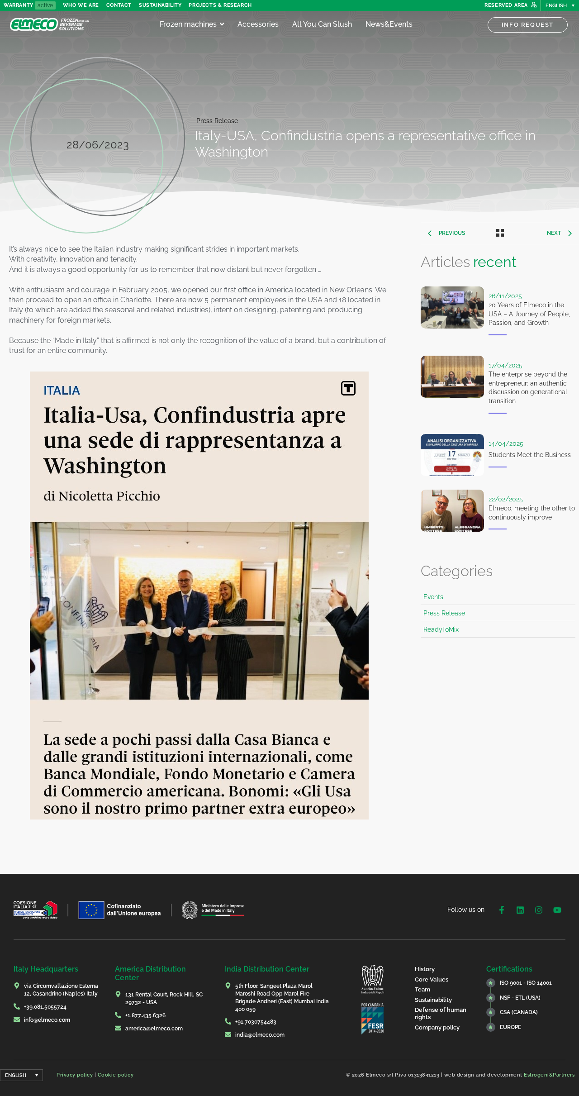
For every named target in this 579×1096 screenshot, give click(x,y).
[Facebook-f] (502, 910)
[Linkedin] (520, 910)
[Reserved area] (534, 5)
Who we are (81, 5)
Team (422, 989)
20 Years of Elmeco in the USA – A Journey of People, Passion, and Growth (529, 313)
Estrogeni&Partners (549, 1075)
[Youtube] (557, 910)
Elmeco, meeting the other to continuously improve (532, 513)
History (425, 969)
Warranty (18, 5)
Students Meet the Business (530, 454)
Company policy (437, 1027)
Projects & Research (220, 5)
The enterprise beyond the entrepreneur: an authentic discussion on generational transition (528, 388)
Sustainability (160, 5)
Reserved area (506, 5)
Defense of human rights (440, 1013)
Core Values (431, 979)
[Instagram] (539, 910)
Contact (119, 5)
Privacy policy (75, 1075)
